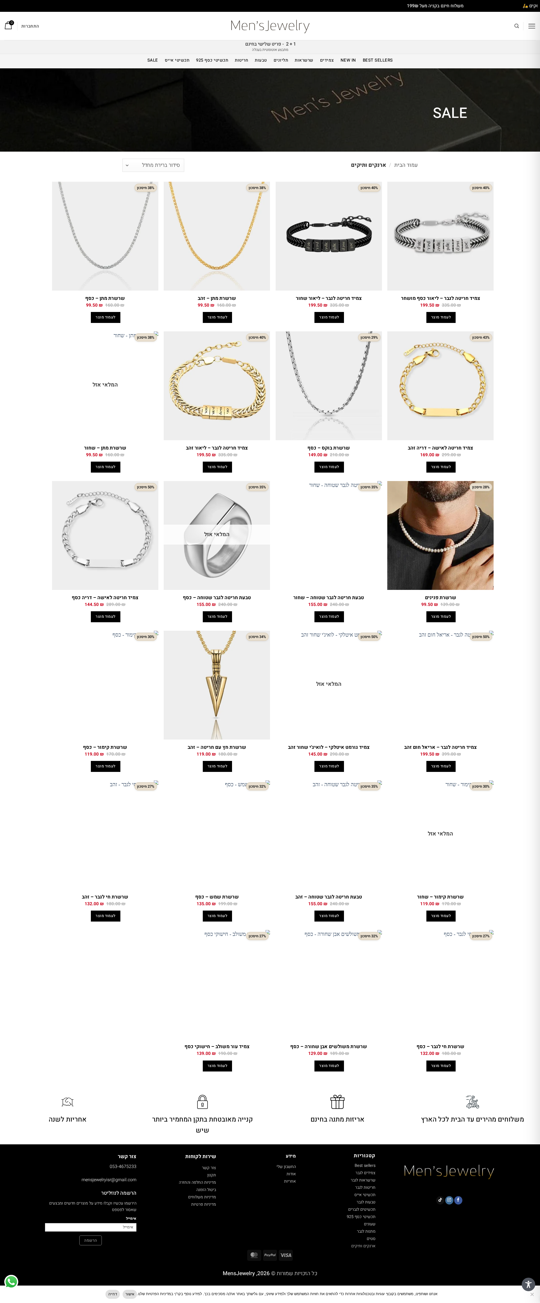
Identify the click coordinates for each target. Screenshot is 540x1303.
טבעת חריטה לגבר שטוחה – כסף (217, 598)
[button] (532, 26)
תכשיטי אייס (177, 60)
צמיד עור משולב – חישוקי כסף (216, 1047)
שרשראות (304, 60)
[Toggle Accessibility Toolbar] (528, 1284)
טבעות (261, 60)
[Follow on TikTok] (440, 1200)
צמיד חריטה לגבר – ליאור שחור (329, 298)
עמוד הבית (406, 165)
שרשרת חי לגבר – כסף (440, 1047)
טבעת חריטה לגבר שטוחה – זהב (328, 897)
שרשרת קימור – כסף (105, 747)
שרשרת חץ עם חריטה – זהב (217, 747)
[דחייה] (532, 1295)
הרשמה (90, 1240)
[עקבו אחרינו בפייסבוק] (458, 1200)
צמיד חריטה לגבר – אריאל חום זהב (440, 747)
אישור (129, 1294)
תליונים (281, 60)
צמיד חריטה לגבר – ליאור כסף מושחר (440, 298)
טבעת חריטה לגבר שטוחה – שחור (328, 598)
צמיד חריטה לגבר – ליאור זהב (217, 448)
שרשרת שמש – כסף (217, 897)
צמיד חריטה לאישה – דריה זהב (440, 448)
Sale (152, 60)
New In (348, 60)
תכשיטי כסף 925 (212, 60)
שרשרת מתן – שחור (105, 448)
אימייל (131, 1218)
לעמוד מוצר (441, 317)
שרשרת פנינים (440, 598)
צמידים (327, 60)
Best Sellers (378, 60)
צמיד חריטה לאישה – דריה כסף (105, 598)
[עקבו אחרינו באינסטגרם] (449, 1200)
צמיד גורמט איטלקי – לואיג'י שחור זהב (329, 747)
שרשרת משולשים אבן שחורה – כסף (328, 1047)
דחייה (112, 1294)
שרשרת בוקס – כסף (328, 448)
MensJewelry (239, 1273)
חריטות (241, 60)
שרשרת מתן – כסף (105, 298)
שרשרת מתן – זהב (217, 298)
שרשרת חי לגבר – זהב (105, 897)
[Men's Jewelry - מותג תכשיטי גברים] (270, 26)
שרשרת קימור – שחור (440, 897)
